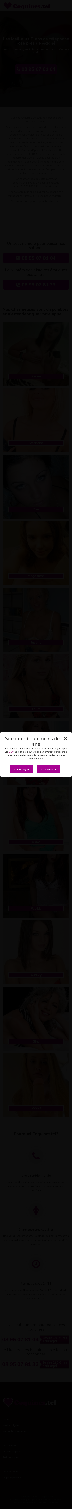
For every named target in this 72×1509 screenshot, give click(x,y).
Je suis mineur (48, 769)
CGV (11, 751)
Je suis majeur (22, 769)
